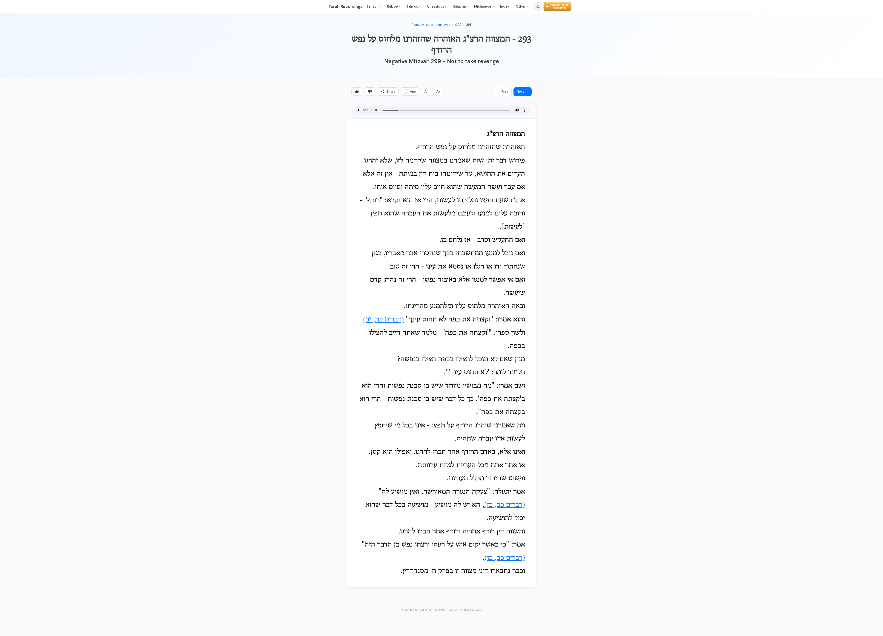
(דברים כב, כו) (505, 558)
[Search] (538, 6)
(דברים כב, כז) (504, 505)
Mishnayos (484, 6)
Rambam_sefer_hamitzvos (431, 25)
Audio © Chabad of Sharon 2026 (423, 610)
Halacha (460, 6)
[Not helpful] (369, 91)
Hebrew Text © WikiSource (464, 610)
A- (426, 91)
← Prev (502, 91)
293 (468, 25)
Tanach (374, 6)
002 (458, 25)
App (413, 91)
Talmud (413, 6)
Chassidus (436, 6)
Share (391, 91)
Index (504, 6)
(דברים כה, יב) (383, 319)
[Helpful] (356, 91)
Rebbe (393, 6)
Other (522, 6)
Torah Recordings (345, 6)
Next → (522, 91)
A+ (438, 91)
